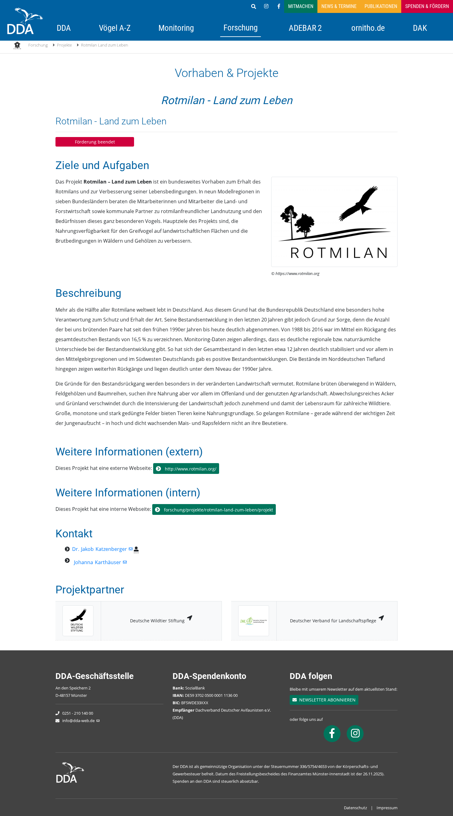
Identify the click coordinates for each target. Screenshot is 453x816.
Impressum (387, 807)
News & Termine (339, 6)
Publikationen (381, 6)
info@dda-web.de (78, 720)
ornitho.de (368, 28)
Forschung (240, 28)
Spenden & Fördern (427, 6)
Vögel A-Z (115, 28)
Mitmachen (300, 6)
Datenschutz (355, 807)
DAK (420, 28)
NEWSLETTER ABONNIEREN (326, 700)
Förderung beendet (95, 142)
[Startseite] (17, 45)
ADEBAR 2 (305, 28)
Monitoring (176, 28)
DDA (64, 28)
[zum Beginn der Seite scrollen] (431, 794)
